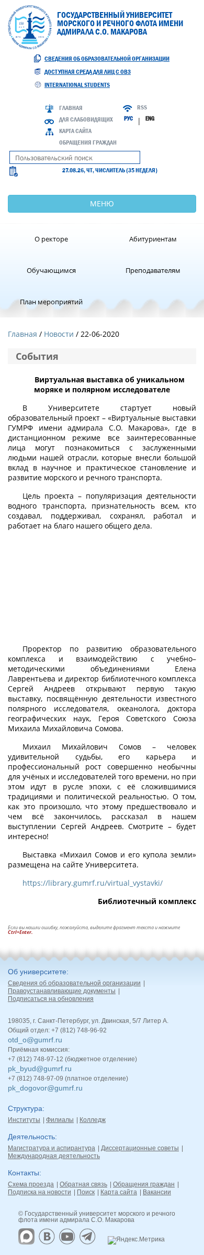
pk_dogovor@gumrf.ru (45, 1088)
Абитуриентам (153, 239)
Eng (149, 118)
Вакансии (157, 1192)
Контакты (23, 1173)
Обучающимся (51, 270)
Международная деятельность (54, 1156)
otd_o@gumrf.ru (35, 1040)
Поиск (86, 1192)
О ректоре (51, 239)
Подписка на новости (39, 1192)
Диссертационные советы (140, 1148)
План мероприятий (51, 301)
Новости (59, 334)
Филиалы (60, 1120)
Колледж (93, 1120)
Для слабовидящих (86, 119)
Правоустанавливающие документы (62, 991)
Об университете (37, 971)
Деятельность (31, 1136)
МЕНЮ (102, 203)
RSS (142, 107)
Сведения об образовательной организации (106, 58)
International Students (77, 85)
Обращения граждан (88, 142)
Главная (71, 108)
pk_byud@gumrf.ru (40, 1068)
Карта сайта (75, 131)
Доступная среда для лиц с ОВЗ (87, 71)
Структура (25, 1108)
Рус (128, 118)
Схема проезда (31, 1184)
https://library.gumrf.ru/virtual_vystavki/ (92, 883)
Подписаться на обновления (51, 999)
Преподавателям (153, 270)
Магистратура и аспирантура (51, 1148)
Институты (24, 1120)
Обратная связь (83, 1184)
